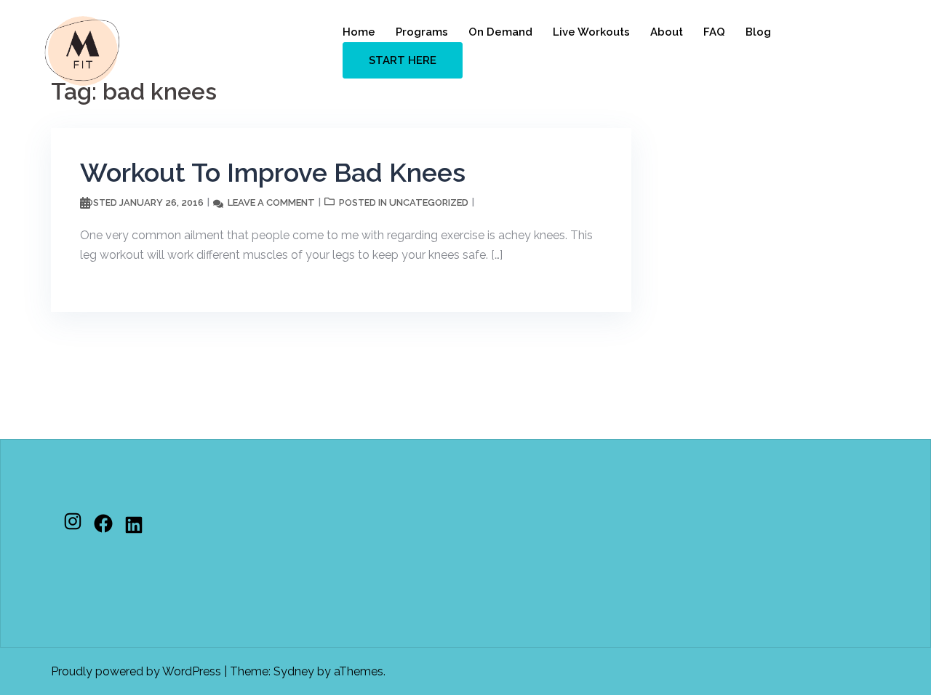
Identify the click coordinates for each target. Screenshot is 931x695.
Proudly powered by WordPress (136, 671)
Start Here (402, 60)
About (666, 32)
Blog (758, 32)
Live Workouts (591, 32)
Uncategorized (428, 202)
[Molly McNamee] (82, 50)
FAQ (714, 32)
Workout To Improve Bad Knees (273, 172)
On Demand (500, 32)
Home (359, 32)
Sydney (293, 671)
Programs (422, 32)
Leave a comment (271, 202)
